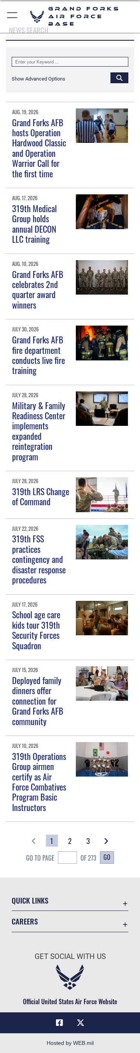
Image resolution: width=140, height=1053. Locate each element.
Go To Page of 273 (61, 858)
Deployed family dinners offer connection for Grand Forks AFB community (37, 700)
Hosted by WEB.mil (70, 1043)
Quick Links (30, 900)
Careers (25, 921)
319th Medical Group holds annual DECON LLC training (34, 223)
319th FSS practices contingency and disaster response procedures (39, 559)
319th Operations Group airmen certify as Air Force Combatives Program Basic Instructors (39, 781)
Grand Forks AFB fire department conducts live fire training (38, 354)
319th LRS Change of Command (40, 496)
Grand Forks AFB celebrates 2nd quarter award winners (37, 289)
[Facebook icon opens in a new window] (59, 1023)
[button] (12, 16)
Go (106, 857)
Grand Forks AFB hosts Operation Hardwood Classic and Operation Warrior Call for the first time (39, 148)
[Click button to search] (119, 77)
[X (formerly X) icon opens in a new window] (80, 1023)
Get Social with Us (70, 956)
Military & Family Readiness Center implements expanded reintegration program (38, 431)
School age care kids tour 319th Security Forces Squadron (36, 629)
